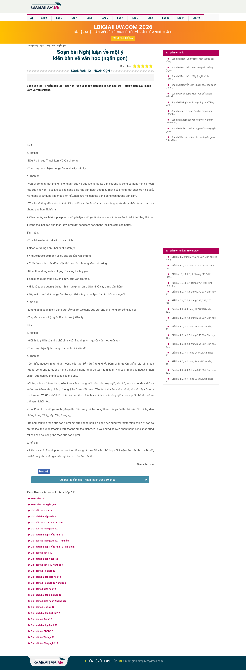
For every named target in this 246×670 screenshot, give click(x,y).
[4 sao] (147, 66)
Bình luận (44, 471)
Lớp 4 (74, 18)
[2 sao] (139, 66)
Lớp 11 (181, 18)
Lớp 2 (44, 18)
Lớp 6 (105, 18)
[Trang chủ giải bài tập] (46, 9)
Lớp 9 (150, 18)
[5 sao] (151, 66)
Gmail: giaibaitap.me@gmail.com (143, 661)
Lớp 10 (165, 18)
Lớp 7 (120, 18)
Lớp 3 (59, 18)
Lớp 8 (135, 18)
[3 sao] (143, 66)
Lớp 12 (196, 18)
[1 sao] (135, 66)
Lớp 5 (90, 18)
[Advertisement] (90, 118)
